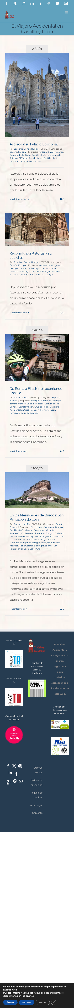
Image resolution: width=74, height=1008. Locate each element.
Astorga (59, 152)
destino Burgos (33, 530)
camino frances (18, 403)
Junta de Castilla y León (39, 539)
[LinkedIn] (10, 772)
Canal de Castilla (35, 403)
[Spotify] (15, 781)
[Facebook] (8, 766)
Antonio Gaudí (46, 152)
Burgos (59, 527)
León (53, 410)
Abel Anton (20, 397)
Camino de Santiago (20, 155)
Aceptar (10, 1002)
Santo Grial (35, 548)
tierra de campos (29, 413)
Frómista (45, 410)
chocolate (36, 271)
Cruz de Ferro (41, 406)
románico (15, 413)
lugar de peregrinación (34, 542)
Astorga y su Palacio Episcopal (34, 144)
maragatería (16, 161)
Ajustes (42, 1002)
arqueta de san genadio (51, 265)
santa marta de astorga (41, 274)
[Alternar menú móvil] (67, 13)
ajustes (30, 996)
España (13, 152)
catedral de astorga (20, 271)
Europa (22, 152)
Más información (18, 199)
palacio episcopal (32, 161)
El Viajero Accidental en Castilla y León (38, 158)
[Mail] (21, 781)
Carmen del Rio (22, 524)
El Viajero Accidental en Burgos (37, 533)
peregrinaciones (44, 545)
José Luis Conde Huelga (26, 149)
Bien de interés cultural (42, 527)
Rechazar (26, 1002)
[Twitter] (14, 766)
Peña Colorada (27, 545)
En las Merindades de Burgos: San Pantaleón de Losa (37, 517)
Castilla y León (39, 155)
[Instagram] (20, 766)
